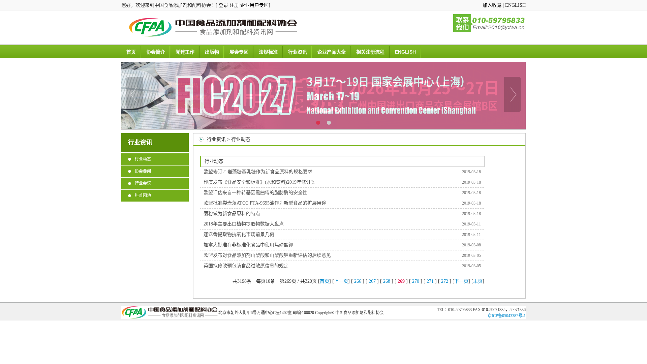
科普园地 (143, 195)
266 (358, 281)
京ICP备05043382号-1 (507, 315)
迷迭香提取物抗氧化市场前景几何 (239, 234)
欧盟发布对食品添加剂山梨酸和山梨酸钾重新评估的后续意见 (267, 255)
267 (372, 281)
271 (430, 281)
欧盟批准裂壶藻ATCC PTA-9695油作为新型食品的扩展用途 (265, 203)
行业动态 (143, 159)
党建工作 (185, 52)
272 (445, 281)
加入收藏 (492, 5)
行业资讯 (297, 52)
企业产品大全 (331, 52)
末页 (478, 281)
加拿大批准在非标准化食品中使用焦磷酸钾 (248, 244)
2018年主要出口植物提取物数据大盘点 (244, 223)
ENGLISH (515, 5)
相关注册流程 (370, 52)
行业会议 (143, 183)
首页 (131, 52)
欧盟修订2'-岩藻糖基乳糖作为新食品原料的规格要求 (258, 171)
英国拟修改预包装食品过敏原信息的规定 (246, 265)
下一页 (461, 281)
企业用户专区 (254, 5)
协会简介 (155, 52)
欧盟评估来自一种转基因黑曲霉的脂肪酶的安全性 (255, 192)
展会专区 (238, 52)
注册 (234, 5)
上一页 (341, 281)
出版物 (212, 52)
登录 (223, 5)
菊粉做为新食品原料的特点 (232, 213)
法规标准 (268, 52)
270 (416, 281)
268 (387, 281)
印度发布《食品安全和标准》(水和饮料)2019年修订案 (259, 182)
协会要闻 (143, 171)
